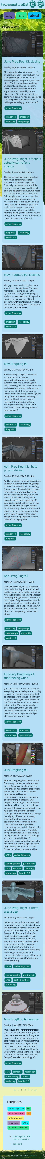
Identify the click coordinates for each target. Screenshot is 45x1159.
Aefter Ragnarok (13, 108)
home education (16, 1113)
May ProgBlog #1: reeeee (21, 1019)
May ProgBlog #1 (16, 363)
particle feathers (22, 979)
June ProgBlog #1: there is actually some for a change (22, 163)
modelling (10, 121)
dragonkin (24, 116)
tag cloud (17, 1144)
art (21, 15)
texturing (29, 868)
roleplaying (13, 1123)
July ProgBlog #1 (16, 770)
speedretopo (12, 633)
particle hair (29, 863)
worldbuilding (12, 1076)
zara (8, 868)
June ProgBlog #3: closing (22, 61)
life (28, 1108)
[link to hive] (32, 4)
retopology (23, 121)
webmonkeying (15, 1118)
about (34, 15)
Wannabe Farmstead (18, 1127)
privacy (33, 1155)
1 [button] (21, 1090)
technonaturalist (14, 4)
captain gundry (13, 863)
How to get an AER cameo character (21, 1138)
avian (8, 979)
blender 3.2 (24, 873)
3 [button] (28, 1090)
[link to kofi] (40, 4)
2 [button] (25, 1090)
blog (9, 15)
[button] (15, 1090)
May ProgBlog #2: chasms (22, 274)
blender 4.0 (11, 730)
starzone (17, 868)
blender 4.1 (11, 116)
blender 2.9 (23, 1081)
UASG (8, 855)
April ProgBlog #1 (16, 576)
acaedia (25, 1076)
